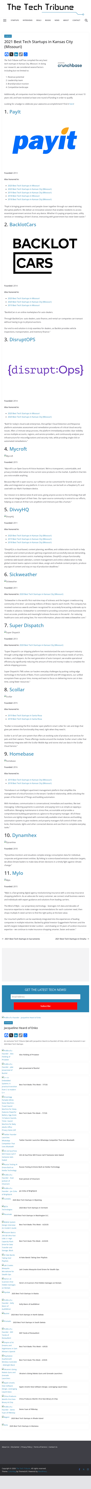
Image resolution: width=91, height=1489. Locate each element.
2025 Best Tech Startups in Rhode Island (27, 1418)
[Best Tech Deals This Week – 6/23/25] (9, 1241)
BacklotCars (22, 224)
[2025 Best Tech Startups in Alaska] (6, 1294)
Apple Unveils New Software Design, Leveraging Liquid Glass (43, 1387)
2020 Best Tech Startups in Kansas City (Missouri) (30, 189)
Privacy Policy (26, 1447)
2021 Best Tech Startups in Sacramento (22, 939)
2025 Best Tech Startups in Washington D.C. (31, 1215)
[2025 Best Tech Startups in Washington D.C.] (7, 1216)
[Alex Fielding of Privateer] (9, 1055)
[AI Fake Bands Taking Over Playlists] (9, 1258)
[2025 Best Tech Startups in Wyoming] (6, 1200)
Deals (38, 20)
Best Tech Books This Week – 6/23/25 (33, 1224)
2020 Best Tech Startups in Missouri (24, 185)
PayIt (15, 111)
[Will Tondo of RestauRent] (9, 1333)
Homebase (21, 753)
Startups (15, 20)
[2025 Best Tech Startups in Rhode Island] (5, 1419)
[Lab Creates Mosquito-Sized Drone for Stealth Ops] (9, 1270)
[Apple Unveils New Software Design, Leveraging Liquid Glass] (9, 1387)
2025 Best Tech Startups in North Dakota (27, 1314)
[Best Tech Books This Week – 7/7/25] (9, 1085)
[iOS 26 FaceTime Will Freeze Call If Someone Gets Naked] (9, 1155)
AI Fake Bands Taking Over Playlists (33, 1257)
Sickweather (23, 574)
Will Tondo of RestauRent (29, 1333)
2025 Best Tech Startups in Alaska (25, 1293)
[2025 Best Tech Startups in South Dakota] (6, 1323)
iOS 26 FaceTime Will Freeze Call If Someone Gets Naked (41, 1155)
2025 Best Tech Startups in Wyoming (27, 1200)
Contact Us (53, 1447)
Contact (76, 20)
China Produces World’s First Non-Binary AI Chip (38, 1399)
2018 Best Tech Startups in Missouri (24, 196)
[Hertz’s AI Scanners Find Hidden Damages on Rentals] (9, 1283)
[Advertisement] (45, 964)
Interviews (27, 20)
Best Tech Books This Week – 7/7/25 (33, 1084)
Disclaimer (15, 1447)
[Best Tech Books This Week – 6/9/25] (9, 1347)
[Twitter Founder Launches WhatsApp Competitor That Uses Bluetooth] (9, 1140)
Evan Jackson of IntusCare (29, 1179)
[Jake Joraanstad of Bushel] (9, 1069)
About (66, 20)
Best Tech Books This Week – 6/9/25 (33, 1346)
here (71, 104)
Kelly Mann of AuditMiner (29, 1304)
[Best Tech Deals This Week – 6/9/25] (9, 1360)
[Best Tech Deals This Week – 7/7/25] (9, 1114)
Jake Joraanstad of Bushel (29, 1068)
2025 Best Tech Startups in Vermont (33, 1208)
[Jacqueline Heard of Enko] (45, 1017)
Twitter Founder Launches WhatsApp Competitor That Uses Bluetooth (46, 1140)
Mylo (17, 873)
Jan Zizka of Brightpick (28, 1191)
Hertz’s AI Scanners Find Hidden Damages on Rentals (40, 1283)
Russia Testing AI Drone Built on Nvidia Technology (39, 1167)
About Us (5, 1447)
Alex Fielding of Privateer (29, 1055)
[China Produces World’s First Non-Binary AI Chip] (9, 1399)
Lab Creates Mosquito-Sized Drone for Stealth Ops (39, 1269)
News (57, 20)
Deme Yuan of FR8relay (28, 1409)
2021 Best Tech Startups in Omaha (70, 939)
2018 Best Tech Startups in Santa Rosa (25, 719)
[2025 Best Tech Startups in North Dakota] (5, 1315)
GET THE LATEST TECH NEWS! (45, 990)
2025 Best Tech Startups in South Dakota (29, 1322)
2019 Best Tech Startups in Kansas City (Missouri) (30, 192)
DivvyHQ (19, 509)
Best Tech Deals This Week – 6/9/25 (33, 1360)
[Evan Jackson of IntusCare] (9, 1179)
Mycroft (18, 449)
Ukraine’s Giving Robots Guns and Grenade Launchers (40, 1373)
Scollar (17, 689)
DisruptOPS (22, 339)
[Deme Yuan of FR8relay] (9, 1409)
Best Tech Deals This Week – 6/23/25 (33, 1241)
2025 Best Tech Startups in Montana (24, 1426)
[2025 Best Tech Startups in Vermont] (9, 1208)
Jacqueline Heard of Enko (21, 1028)
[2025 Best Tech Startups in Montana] (5, 1426)
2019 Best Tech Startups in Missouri (24, 305)
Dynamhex (24, 835)
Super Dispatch (26, 625)
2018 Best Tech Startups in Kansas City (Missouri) (30, 199)
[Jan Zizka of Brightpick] (9, 1191)
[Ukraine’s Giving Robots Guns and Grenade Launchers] (9, 1374)
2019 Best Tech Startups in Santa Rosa (25, 715)
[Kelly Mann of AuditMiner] (9, 1305)
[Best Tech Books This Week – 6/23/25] (9, 1225)
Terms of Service (40, 1447)
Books (48, 20)
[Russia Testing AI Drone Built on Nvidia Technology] (9, 1167)
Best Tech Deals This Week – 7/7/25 (33, 1113)
